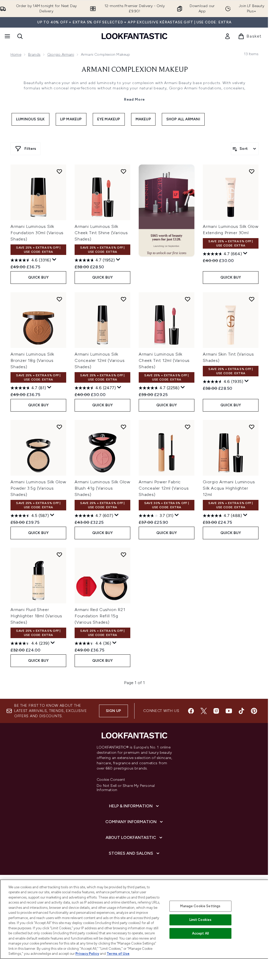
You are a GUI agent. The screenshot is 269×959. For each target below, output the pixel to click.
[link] (227, 36)
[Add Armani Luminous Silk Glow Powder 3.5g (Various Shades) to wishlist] (59, 426)
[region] (134, 919)
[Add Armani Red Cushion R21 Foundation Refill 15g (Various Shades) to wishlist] (123, 554)
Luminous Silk (30, 119)
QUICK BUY (38, 277)
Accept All (200, 933)
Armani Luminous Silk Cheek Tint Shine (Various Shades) (101, 233)
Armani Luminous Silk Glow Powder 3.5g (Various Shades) (38, 488)
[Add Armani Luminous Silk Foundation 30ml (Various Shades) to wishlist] (59, 171)
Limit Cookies (200, 920)
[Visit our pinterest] (254, 711)
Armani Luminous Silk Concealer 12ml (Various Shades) (100, 360)
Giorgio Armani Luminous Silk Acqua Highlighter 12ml (229, 488)
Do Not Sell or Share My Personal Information (126, 788)
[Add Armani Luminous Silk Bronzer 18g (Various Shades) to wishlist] (59, 299)
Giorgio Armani (60, 54)
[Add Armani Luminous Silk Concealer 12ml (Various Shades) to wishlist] (123, 299)
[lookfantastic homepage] (134, 36)
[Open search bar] (20, 36)
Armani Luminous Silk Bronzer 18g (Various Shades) (32, 360)
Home (16, 54)
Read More (134, 99)
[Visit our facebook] (191, 711)
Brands (34, 54)
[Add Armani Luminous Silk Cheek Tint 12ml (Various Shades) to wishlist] (187, 299)
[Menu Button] (7, 36)
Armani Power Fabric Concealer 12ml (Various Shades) (164, 488)
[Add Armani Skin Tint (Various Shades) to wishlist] (251, 299)
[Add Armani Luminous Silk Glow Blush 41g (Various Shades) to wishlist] (123, 426)
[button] (166, 211)
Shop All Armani (183, 119)
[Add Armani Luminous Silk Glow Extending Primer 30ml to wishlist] (251, 171)
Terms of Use (118, 954)
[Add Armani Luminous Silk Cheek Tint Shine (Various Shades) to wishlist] (123, 171)
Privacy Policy (87, 954)
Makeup (143, 119)
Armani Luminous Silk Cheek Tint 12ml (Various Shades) (164, 360)
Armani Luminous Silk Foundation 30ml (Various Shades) (37, 233)
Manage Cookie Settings (200, 906)
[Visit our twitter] (203, 711)
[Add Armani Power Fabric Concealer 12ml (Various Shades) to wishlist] (187, 426)
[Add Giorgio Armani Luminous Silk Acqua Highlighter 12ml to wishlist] (251, 426)
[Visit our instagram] (216, 711)
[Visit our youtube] (229, 711)
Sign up (113, 711)
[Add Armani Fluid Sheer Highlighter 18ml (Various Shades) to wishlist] (59, 554)
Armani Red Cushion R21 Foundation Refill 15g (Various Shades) (100, 616)
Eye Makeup (108, 119)
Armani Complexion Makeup (134, 70)
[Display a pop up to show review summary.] (54, 260)
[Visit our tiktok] (241, 711)
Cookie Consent (111, 780)
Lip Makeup (71, 119)
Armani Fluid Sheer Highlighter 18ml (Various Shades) (36, 616)
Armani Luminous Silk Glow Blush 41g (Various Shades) (102, 488)
